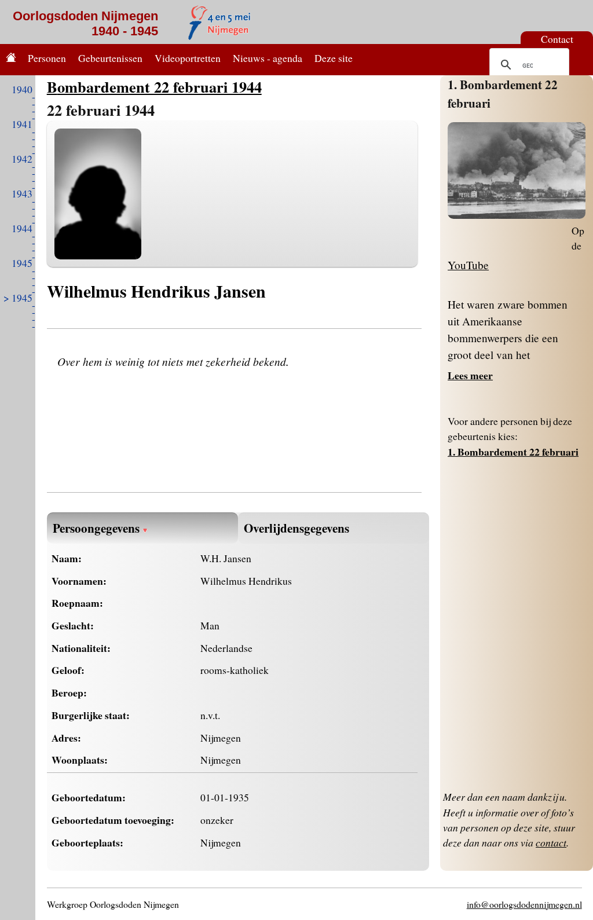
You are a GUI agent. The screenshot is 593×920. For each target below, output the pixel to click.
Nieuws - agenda (267, 58)
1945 (22, 263)
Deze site (333, 58)
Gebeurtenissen (110, 58)
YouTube (468, 265)
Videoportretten (188, 58)
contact (551, 842)
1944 (22, 228)
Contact (557, 39)
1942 (22, 159)
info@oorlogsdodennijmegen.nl (524, 904)
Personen (47, 58)
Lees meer (470, 375)
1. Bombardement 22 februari (513, 451)
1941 (22, 124)
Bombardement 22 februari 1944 (154, 86)
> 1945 (17, 298)
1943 (22, 193)
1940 (22, 89)
